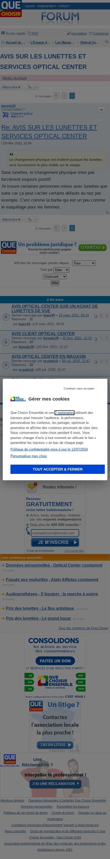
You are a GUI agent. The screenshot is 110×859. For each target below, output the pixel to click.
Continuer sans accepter (79, 388)
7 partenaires (64, 413)
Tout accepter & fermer (58, 469)
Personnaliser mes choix (28, 456)
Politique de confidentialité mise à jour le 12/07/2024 (49, 449)
